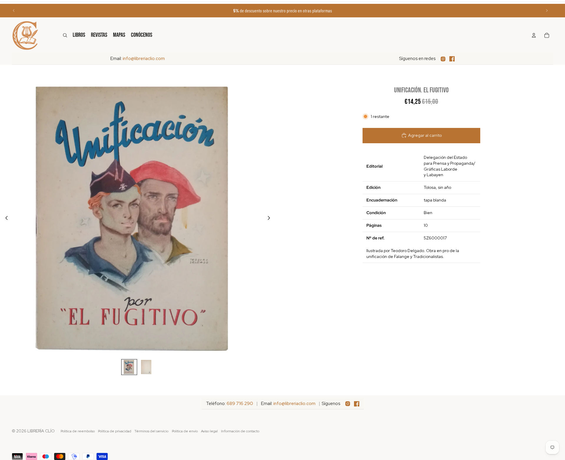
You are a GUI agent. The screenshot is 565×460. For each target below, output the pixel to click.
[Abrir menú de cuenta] (533, 35)
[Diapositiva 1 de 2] (129, 367)
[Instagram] (443, 59)
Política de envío (185, 431)
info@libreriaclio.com (144, 58)
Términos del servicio (151, 431)
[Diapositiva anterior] (13, 10)
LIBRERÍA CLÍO (41, 431)
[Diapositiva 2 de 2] (146, 367)
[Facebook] (452, 58)
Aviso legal (209, 431)
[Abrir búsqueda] (65, 35)
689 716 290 (240, 403)
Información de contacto (240, 431)
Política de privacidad (114, 431)
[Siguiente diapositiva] (546, 10)
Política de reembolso (78, 431)
